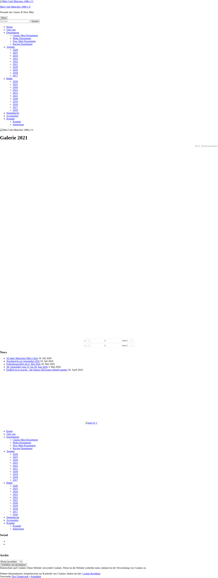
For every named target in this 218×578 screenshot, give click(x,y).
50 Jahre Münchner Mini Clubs (22, 358)
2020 (15, 67)
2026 (15, 49)
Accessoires (12, 116)
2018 (15, 72)
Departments (12, 32)
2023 (15, 58)
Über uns (11, 29)
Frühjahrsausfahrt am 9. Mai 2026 (23, 364)
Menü (3, 18)
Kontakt (10, 118)
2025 (15, 52)
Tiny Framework (19, 576)
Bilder (9, 78)
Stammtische (12, 113)
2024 (15, 55)
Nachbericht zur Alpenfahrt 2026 (23, 361)
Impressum (18, 124)
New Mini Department (24, 41)
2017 (15, 75)
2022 (15, 61)
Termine (10, 47)
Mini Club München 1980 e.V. (15, 6)
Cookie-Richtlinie (91, 573)
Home (9, 27)
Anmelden (35, 576)
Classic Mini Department (25, 35)
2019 (15, 70)
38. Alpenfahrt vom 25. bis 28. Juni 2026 (27, 367)
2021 (15, 64)
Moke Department (22, 38)
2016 (15, 110)
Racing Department (22, 44)
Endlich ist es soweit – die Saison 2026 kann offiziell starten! (37, 369)
